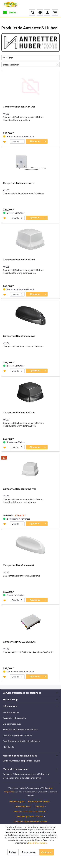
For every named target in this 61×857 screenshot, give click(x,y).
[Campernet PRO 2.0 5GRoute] (30, 621)
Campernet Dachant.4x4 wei (19, 106)
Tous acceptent (29, 852)
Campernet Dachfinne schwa (19, 335)
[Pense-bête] (40, 12)
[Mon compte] (47, 12)
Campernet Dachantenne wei (19, 488)
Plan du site (8, 746)
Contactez (39, 806)
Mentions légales (11, 712)
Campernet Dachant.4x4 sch (19, 412)
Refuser (13, 852)
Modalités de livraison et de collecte (20, 729)
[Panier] (55, 12)
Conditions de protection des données (21, 741)
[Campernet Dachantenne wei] (30, 469)
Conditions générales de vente (17, 735)
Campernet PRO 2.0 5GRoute (19, 641)
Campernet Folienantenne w (19, 182)
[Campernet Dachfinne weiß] (30, 545)
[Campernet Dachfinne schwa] (30, 316)
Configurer (46, 852)
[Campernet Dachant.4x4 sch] (30, 392)
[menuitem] (9, 12)
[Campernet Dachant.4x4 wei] (30, 86)
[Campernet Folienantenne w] (30, 163)
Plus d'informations (38, 842)
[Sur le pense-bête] (4, 141)
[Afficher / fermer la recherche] (32, 12)
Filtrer (9, 57)
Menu (12, 12)
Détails (15, 141)
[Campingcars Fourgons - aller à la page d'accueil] (10, 5)
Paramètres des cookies (14, 718)
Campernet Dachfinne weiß (18, 565)
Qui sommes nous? (12, 723)
